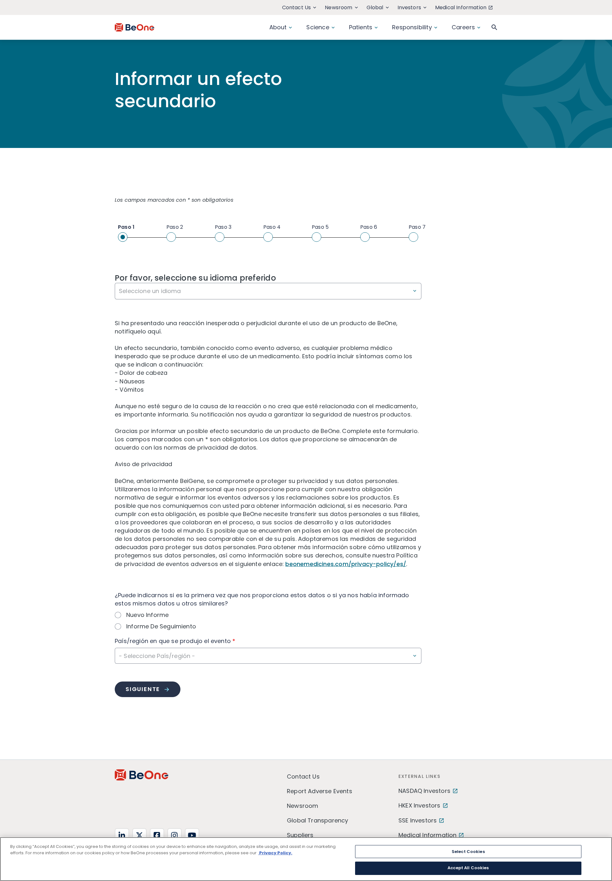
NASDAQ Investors (424, 791)
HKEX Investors (419, 805)
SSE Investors (417, 820)
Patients (360, 27)
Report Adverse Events (319, 791)
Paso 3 (223, 227)
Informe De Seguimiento (161, 626)
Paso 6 (368, 227)
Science (317, 27)
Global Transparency (317, 820)
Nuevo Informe (147, 615)
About (278, 27)
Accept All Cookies (468, 868)
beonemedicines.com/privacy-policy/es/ (345, 564)
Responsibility (412, 27)
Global (375, 7)
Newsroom (338, 7)
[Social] (122, 835)
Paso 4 (271, 227)
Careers (463, 27)
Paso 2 (174, 227)
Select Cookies (468, 852)
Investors (409, 7)
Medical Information (460, 7)
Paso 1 (126, 227)
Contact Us (296, 7)
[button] (494, 27)
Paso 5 (320, 227)
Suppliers (300, 835)
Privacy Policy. (275, 853)
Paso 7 (417, 227)
